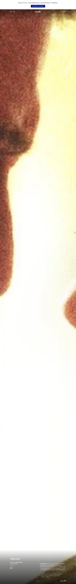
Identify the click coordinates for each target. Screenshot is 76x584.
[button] (10, 11)
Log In (64, 11)
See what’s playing (38, 6)
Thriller (11, 565)
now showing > (45, 577)
